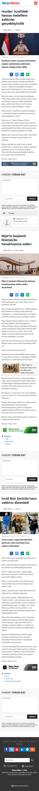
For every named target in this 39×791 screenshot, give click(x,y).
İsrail (7, 676)
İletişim (21, 741)
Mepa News (7, 30)
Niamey (8, 444)
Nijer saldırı (9, 441)
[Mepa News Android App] (11, 765)
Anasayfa (6, 741)
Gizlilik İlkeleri (30, 741)
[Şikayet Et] (35, 224)
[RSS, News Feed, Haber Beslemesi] (32, 749)
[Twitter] (17, 74)
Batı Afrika (19, 250)
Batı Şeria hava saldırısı (13, 681)
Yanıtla (17, 224)
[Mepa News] (11, 3)
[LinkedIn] (22, 74)
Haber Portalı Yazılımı (21, 786)
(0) (23, 224)
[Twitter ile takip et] (11, 749)
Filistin (17, 509)
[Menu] (36, 3)
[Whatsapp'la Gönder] (27, 74)
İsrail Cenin (9, 679)
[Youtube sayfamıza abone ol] (17, 749)
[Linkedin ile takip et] (22, 749)
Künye (14, 741)
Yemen (17, 30)
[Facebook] (11, 74)
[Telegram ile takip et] (27, 749)
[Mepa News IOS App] (28, 765)
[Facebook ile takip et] (6, 749)
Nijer (7, 439)
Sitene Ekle (19, 744)
